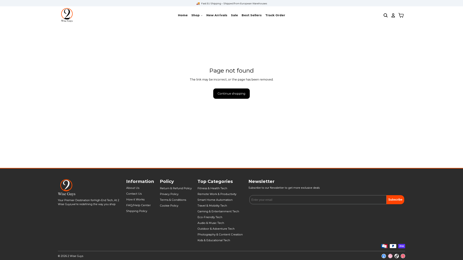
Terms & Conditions (173, 200)
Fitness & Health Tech (212, 188)
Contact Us (134, 193)
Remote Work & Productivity (216, 194)
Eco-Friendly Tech (209, 217)
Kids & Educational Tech (213, 240)
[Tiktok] (396, 256)
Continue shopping (231, 93)
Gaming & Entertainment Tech (218, 211)
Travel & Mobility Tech (212, 205)
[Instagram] (390, 256)
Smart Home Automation (215, 200)
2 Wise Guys (75, 256)
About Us (132, 188)
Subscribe (395, 199)
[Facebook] (384, 256)
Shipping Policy (136, 211)
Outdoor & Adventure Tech (216, 228)
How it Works (135, 199)
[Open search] (386, 15)
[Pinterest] (403, 256)
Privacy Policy (169, 194)
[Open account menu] (393, 15)
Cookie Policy (169, 205)
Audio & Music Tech (210, 223)
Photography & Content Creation (220, 234)
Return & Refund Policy (176, 188)
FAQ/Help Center (138, 205)
